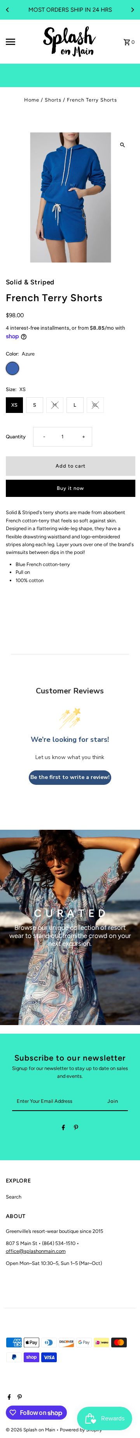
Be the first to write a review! (70, 777)
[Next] (132, 10)
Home (31, 100)
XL (95, 405)
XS (14, 405)
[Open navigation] (20, 42)
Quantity (16, 436)
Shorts (53, 100)
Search (13, 1197)
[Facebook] (63, 1129)
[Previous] (8, 10)
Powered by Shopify (81, 1430)
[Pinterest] (76, 1129)
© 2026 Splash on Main (31, 1430)
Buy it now (70, 488)
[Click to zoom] (122, 145)
